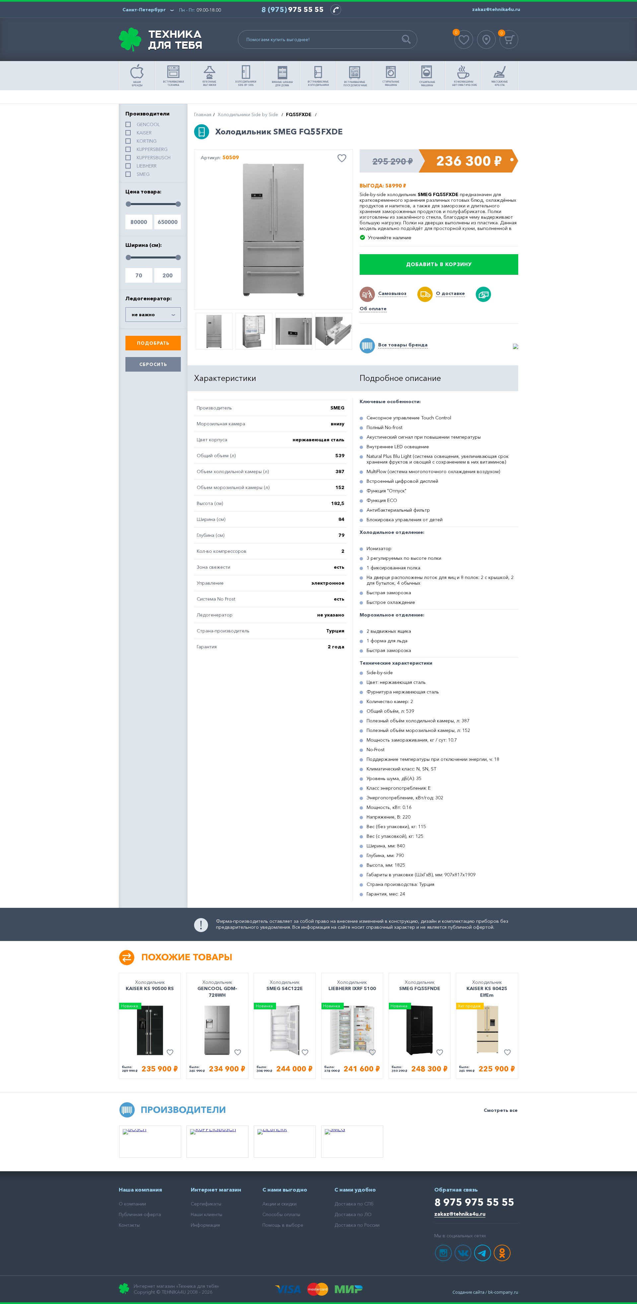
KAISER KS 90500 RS (150, 988)
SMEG (143, 174)
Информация (205, 1225)
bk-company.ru (503, 1292)
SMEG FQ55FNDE (419, 988)
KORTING (147, 141)
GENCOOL (148, 124)
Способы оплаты (281, 1214)
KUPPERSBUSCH (154, 158)
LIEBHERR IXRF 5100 (352, 988)
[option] (273, 230)
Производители (183, 1109)
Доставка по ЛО (353, 1214)
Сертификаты (206, 1204)
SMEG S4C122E (284, 988)
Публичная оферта (140, 1214)
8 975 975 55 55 (474, 1202)
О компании (132, 1204)
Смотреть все (501, 1110)
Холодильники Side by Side (248, 114)
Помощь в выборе (282, 1225)
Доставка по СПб (354, 1204)
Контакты (129, 1225)
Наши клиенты (206, 1214)
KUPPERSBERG (152, 149)
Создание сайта (468, 1292)
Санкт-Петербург (144, 10)
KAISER (144, 133)
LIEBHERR (147, 166)
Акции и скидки (279, 1204)
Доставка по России (357, 1225)
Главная (202, 114)
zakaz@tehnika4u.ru (459, 1214)
